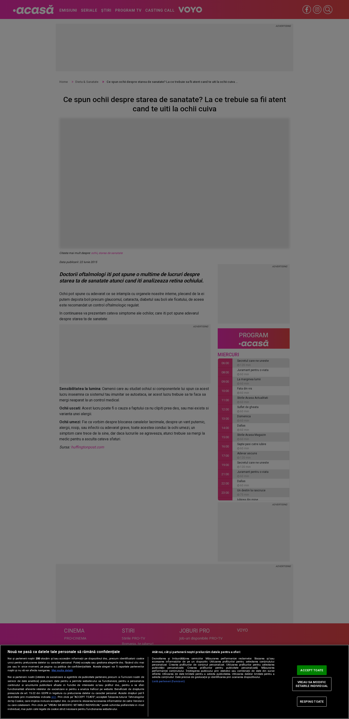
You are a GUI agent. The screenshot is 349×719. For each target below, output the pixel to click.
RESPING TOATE (312, 701)
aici (53, 697)
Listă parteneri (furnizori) (168, 681)
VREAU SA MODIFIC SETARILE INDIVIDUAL (312, 684)
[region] (174, 682)
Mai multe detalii (62, 670)
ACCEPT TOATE (311, 670)
